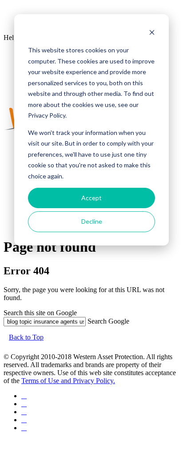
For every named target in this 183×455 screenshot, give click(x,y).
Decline (91, 221)
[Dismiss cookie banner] (152, 33)
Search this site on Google (40, 313)
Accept (91, 198)
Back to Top (26, 337)
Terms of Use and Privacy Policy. (68, 380)
